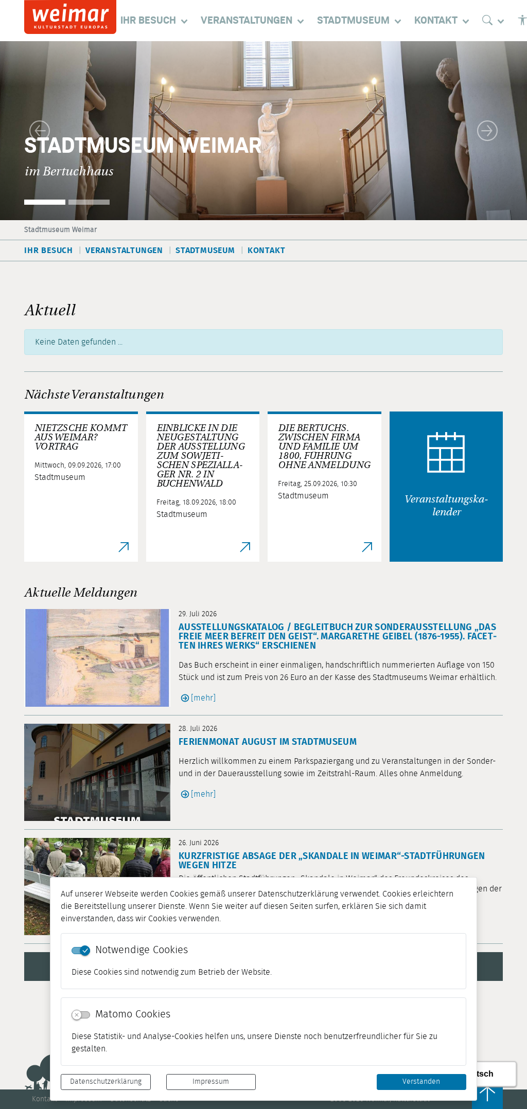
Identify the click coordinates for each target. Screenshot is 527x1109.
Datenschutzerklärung (106, 1081)
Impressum (210, 1081)
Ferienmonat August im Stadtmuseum (268, 742)
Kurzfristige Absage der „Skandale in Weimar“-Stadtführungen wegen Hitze (332, 861)
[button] (39, 130)
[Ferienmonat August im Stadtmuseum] (101, 772)
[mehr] (203, 698)
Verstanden (421, 1081)
